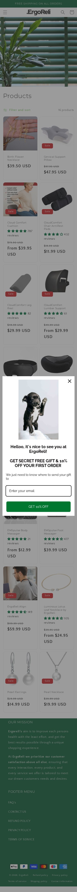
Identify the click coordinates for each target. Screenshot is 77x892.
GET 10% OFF (38, 507)
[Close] (70, 381)
